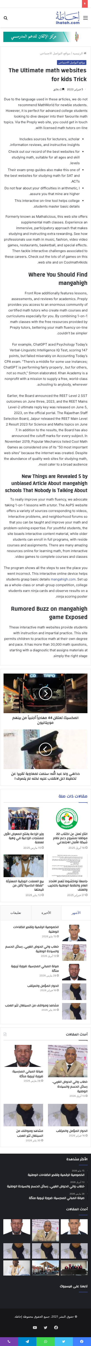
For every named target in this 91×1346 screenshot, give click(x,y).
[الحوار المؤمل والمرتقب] (74, 991)
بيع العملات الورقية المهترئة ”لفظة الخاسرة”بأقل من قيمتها (25, 885)
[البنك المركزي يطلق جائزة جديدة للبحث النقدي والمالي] (45, 1268)
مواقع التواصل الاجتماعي (55, 53)
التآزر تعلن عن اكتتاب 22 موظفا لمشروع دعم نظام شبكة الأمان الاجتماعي (70, 838)
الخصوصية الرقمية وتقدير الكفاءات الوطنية (36, 929)
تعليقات (15, 913)
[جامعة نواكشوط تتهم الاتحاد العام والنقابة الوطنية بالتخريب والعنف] (67, 865)
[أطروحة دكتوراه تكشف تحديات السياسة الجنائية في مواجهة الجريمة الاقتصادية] (74, 1268)
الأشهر (76, 913)
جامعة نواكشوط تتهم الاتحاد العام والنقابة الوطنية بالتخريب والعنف (67, 885)
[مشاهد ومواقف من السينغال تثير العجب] (74, 1011)
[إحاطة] (67, 17)
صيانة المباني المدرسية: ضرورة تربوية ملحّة (35, 968)
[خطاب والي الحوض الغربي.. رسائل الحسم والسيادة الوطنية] (74, 952)
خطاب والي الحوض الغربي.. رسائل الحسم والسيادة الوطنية (32, 949)
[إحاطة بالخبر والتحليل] (45, 36)
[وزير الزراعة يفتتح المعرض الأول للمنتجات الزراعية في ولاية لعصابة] (24, 818)
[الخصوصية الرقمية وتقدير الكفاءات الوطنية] (74, 933)
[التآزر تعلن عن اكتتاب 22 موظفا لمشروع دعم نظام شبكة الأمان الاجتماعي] (67, 818)
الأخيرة (46, 913)
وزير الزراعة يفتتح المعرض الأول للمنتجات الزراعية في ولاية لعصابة (24, 838)
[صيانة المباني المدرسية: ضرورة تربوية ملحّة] (74, 972)
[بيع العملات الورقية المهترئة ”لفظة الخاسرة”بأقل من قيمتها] (24, 865)
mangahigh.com (63, 579)
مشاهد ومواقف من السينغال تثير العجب (32, 1005)
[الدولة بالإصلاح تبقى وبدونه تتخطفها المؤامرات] (16, 1251)
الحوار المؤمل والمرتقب (43, 986)
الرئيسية (78, 53)
